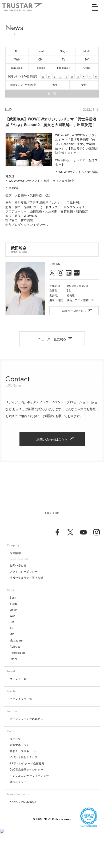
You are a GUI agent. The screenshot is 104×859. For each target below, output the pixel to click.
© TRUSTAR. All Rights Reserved (52, 819)
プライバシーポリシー (24, 571)
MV (12, 634)
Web (13, 616)
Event (14, 597)
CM (12, 622)
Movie (14, 610)
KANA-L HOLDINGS (23, 802)
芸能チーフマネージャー (25, 751)
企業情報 (15, 553)
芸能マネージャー (21, 745)
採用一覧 (15, 739)
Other (13, 659)
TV (11, 628)
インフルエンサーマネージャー (29, 775)
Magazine (16, 640)
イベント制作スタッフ (24, 757)
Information (17, 653)
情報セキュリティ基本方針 (26, 577)
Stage (14, 604)
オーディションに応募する (26, 719)
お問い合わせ (18, 565)
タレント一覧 (18, 679)
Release (15, 646)
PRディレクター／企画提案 (27, 763)
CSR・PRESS (19, 559)
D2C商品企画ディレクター (26, 769)
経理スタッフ (18, 782)
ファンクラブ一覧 (21, 699)
